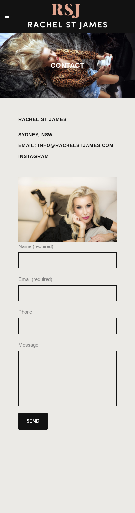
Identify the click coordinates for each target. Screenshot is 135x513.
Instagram (33, 156)
